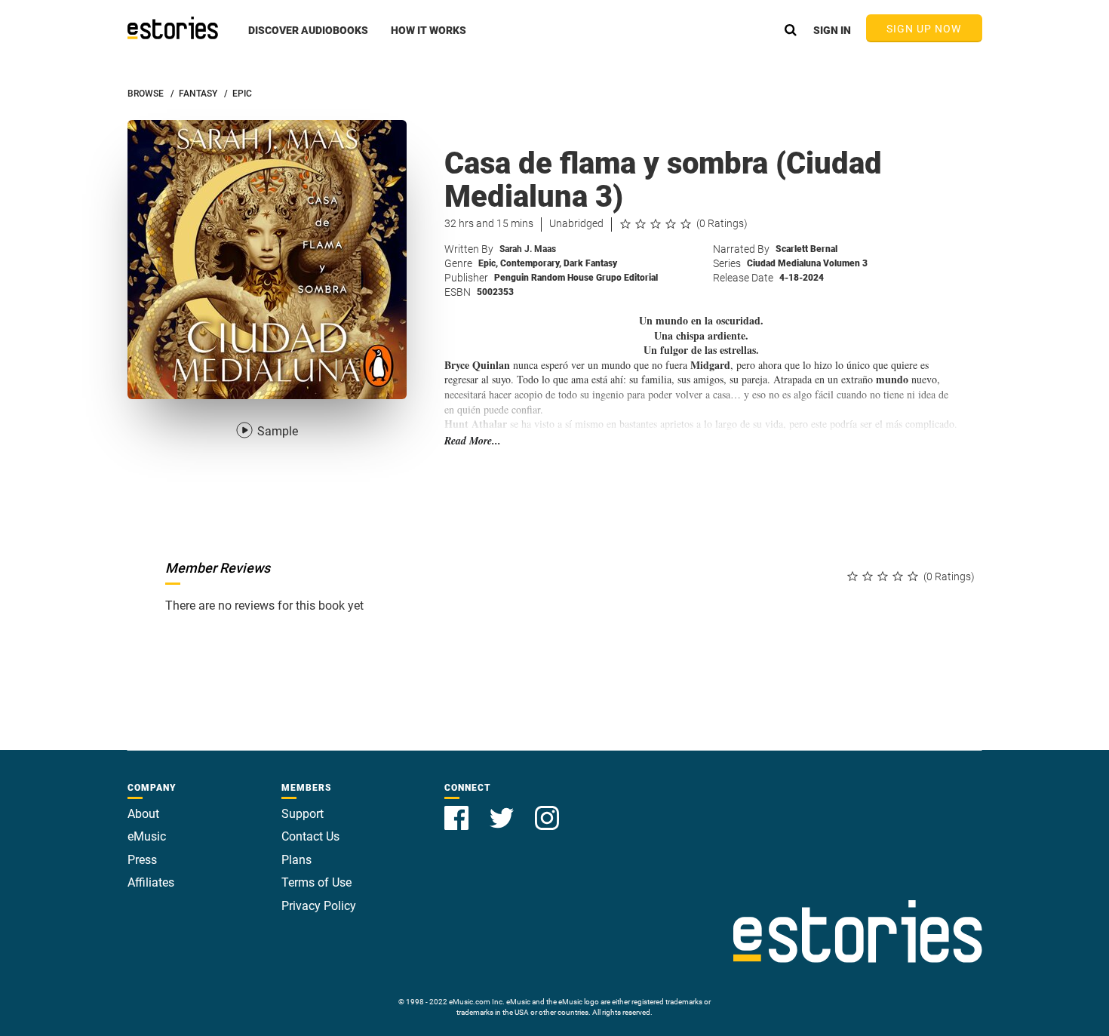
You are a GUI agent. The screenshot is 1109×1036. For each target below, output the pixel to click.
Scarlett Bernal (806, 249)
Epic (488, 263)
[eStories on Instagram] (547, 809)
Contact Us (310, 836)
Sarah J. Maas (527, 249)
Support (302, 814)
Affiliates (150, 882)
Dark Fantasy (590, 263)
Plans (296, 860)
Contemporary (530, 263)
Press (142, 860)
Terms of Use (316, 882)
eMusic (146, 836)
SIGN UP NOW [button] (924, 29)
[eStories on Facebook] (458, 809)
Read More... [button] (472, 441)
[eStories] (172, 28)
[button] (308, 38)
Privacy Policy (318, 906)
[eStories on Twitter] (503, 809)
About (143, 814)
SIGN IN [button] (832, 30)
